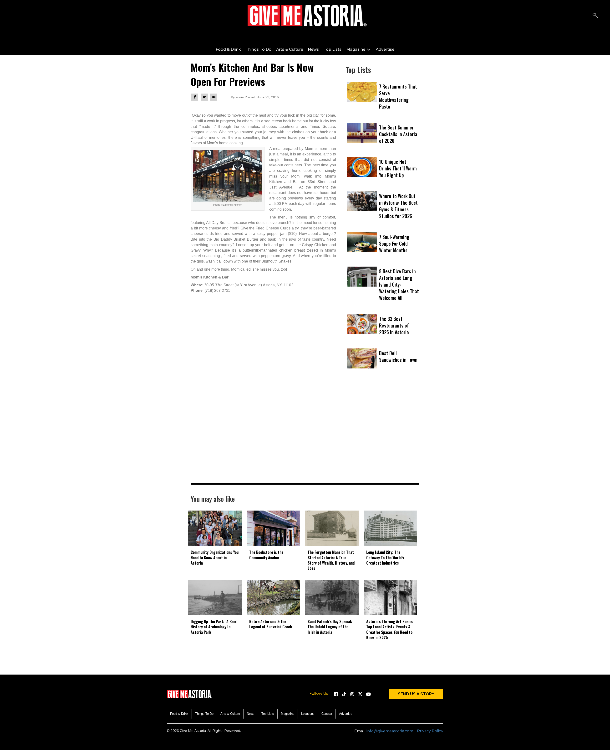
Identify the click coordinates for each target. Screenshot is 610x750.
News (250, 713)
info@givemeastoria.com (389, 731)
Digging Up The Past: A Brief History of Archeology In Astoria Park (214, 627)
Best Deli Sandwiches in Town (398, 356)
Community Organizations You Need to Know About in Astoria (215, 557)
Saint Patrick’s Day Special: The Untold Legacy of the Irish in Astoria (330, 627)
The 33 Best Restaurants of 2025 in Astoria (394, 325)
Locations (308, 713)
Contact (326, 713)
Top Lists (267, 713)
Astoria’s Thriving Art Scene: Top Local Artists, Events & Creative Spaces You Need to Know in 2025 (389, 629)
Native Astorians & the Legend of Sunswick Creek (270, 624)
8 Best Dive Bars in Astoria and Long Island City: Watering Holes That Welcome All (399, 284)
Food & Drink (179, 713)
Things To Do (204, 713)
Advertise (345, 713)
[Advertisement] (382, 434)
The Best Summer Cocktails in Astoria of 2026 (398, 134)
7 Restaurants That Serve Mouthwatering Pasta (398, 96)
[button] (595, 15)
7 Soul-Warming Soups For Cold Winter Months (394, 243)
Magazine (287, 713)
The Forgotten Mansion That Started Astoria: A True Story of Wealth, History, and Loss (331, 560)
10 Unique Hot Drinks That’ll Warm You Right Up (398, 168)
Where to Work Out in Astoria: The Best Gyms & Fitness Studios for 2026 (398, 205)
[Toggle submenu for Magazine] (368, 49)
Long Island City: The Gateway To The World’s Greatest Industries (385, 557)
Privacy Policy (430, 731)
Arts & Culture (230, 713)
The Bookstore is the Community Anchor (266, 554)
